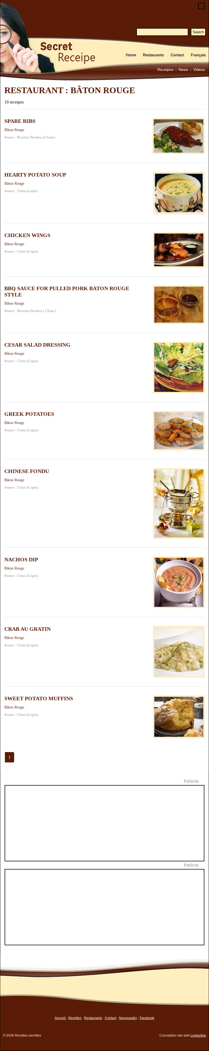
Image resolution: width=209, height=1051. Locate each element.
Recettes (74, 1018)
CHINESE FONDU (26, 471)
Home (131, 55)
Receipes (165, 69)
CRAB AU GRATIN (27, 629)
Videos (199, 69)
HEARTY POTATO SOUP (35, 175)
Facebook (147, 1018)
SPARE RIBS (19, 121)
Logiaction (198, 1035)
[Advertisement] (108, 826)
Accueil (60, 1018)
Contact (177, 55)
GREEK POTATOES (29, 414)
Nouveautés (128, 1018)
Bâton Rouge (14, 130)
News (183, 69)
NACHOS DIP (21, 559)
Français (198, 55)
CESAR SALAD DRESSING (37, 345)
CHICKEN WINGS (27, 235)
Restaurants (153, 55)
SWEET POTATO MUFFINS (38, 698)
